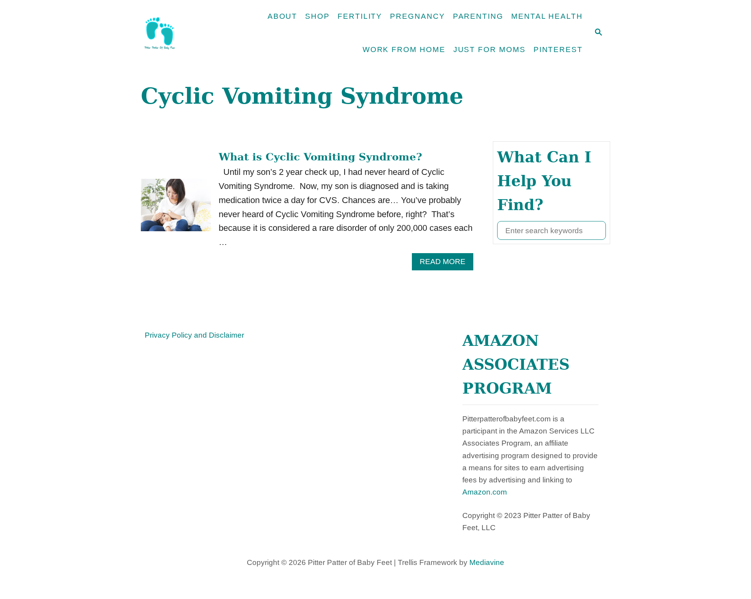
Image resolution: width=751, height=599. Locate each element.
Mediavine (486, 562)
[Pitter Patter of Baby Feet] (186, 33)
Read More (446, 263)
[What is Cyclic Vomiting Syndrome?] (176, 209)
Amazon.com (484, 492)
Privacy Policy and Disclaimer (194, 335)
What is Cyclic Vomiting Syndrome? (320, 157)
